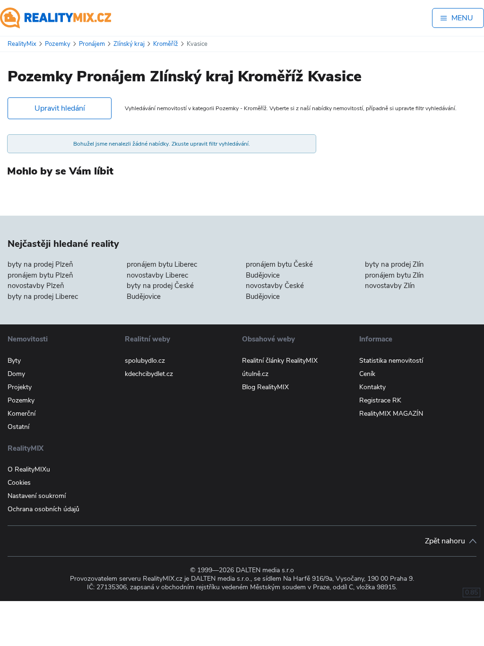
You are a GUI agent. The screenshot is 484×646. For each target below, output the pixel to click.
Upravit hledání (60, 108)
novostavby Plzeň (36, 285)
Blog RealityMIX (265, 387)
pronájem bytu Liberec (162, 264)
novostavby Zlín (390, 285)
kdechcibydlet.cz (149, 373)
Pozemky (21, 400)
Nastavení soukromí (37, 495)
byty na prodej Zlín (394, 264)
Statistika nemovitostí (391, 360)
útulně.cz (255, 373)
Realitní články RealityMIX (280, 360)
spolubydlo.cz (145, 360)
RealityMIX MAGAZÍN (391, 413)
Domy (16, 373)
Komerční (21, 413)
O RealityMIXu (29, 469)
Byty (14, 360)
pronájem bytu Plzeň (40, 275)
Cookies (19, 482)
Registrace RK (380, 400)
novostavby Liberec (157, 275)
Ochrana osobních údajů (43, 509)
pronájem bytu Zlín (394, 275)
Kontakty (372, 387)
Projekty (20, 387)
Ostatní (18, 426)
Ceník (367, 373)
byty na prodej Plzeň (40, 264)
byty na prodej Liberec (43, 296)
